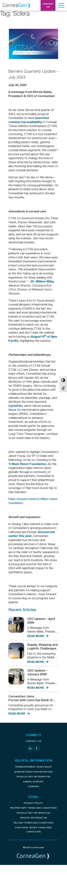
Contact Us (33, 741)
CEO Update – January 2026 (37, 672)
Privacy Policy (33, 803)
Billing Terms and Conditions (33, 822)
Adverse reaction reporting (33, 771)
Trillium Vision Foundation (27, 464)
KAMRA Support (33, 781)
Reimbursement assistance (33, 766)
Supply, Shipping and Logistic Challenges (42, 646)
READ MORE (36, 636)
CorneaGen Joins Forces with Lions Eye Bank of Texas (30, 699)
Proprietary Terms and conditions (33, 807)
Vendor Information (33, 817)
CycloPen (15, 405)
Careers (33, 786)
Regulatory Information (33, 776)
